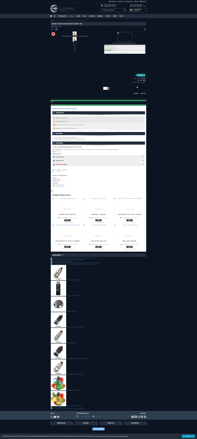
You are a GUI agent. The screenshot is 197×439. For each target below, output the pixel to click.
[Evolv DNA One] (55, 407)
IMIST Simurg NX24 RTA (71, 342)
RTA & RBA (107, 16)
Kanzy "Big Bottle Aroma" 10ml (73, 390)
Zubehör (115, 16)
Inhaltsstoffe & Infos (60, 160)
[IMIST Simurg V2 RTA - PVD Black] (59, 259)
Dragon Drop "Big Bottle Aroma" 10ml (67, 214)
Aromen (71, 16)
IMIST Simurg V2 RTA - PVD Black (76, 259)
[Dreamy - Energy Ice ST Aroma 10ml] (59, 408)
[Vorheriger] (52, 29)
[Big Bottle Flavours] (144, 21)
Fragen (144, 93)
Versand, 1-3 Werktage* (140, 82)
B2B (54, 16)
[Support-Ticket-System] (55, 417)
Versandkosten (143, 78)
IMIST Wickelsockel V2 (71, 311)
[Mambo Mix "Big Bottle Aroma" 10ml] (58, 405)
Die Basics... (116, 48)
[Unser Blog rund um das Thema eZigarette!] (145, 417)
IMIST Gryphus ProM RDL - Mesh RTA (75, 374)
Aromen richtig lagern (59, 157)
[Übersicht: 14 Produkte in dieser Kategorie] (56, 29)
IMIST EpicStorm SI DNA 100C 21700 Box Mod (84, 258)
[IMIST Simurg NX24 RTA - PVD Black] (58, 327)
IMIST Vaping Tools (62, 16)
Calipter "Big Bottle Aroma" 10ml (98, 241)
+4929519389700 (60, 186)
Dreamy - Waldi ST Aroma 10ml (129, 241)
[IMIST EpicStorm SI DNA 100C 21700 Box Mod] (62, 258)
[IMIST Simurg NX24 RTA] (58, 342)
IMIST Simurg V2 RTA (67, 261)
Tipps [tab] (52, 102)
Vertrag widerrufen (98, 429)
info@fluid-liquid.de (60, 185)
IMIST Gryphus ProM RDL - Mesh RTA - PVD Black (77, 358)
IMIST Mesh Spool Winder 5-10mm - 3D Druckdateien (88, 262)
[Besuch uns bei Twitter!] (136, 417)
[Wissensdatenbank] (58, 417)
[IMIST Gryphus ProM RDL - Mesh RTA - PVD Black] (58, 358)
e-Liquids (78, 16)
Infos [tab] (52, 100)
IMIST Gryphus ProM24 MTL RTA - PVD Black (83, 264)
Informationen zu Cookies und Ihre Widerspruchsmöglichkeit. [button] (111, 436)
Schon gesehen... (57, 255)
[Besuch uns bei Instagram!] (139, 417)
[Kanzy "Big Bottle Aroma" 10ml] (58, 390)
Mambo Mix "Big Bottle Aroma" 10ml (74, 405)
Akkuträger (100, 16)
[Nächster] (145, 29)
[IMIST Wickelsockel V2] (58, 311)
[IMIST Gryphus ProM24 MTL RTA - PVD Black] (62, 264)
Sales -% (121, 16)
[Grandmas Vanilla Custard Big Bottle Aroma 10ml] (75, 34)
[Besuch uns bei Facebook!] (133, 417)
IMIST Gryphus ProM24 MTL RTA (73, 280)
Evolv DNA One (62, 407)
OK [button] (188, 436)
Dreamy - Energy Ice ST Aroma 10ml (76, 408)
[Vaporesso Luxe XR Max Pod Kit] (58, 295)
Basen (84, 16)
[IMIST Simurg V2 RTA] (56, 261)
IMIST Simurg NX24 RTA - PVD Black (74, 327)
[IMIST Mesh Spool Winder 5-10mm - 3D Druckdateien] (63, 262)
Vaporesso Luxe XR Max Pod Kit (73, 295)
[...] (75, 40)
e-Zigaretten (91, 16)
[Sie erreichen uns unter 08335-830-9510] (52, 417)
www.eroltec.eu (114, 50)
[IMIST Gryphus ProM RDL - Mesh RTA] (58, 374)
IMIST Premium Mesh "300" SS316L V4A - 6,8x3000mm (67, 241)
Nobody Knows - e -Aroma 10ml (98, 214)
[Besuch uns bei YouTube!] (142, 417)
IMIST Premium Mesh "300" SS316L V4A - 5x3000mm (129, 214)
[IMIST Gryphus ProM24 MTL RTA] (58, 280)
